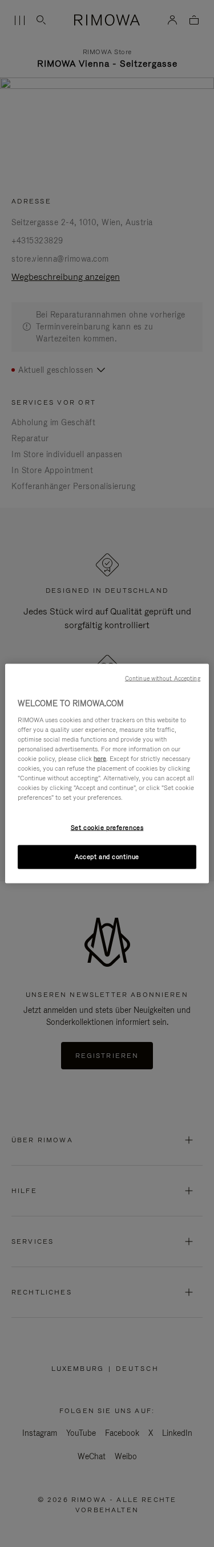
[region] (106, 774)
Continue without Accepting (162, 678)
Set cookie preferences (107, 827)
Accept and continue (107, 856)
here (100, 758)
